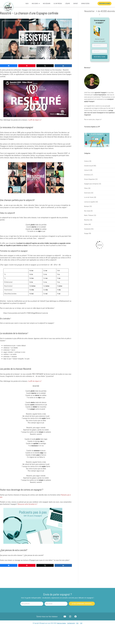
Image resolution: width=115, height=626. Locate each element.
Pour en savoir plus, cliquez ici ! (93, 119)
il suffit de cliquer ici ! (34, 120)
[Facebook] (75, 616)
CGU (77, 623)
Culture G (86, 170)
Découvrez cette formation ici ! (28, 504)
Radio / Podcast (88, 215)
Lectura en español (89, 202)
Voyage (86, 233)
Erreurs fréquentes (89, 179)
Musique (86, 206)
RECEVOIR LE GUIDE (99, 56)
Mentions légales (61, 623)
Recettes (86, 220)
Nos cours (35, 3)
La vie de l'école (88, 197)
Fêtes (85, 188)
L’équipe (67, 3)
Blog (27, 3)
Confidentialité (71, 623)
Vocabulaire (87, 229)
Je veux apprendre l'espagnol (82, 603)
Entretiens (87, 175)
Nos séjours (46, 3)
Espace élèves (85, 3)
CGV (81, 623)
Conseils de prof (88, 166)
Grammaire (87, 193)
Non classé (87, 211)
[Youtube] (64, 616)
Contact (75, 3)
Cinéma (86, 161)
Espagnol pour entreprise (91, 184)
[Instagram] (70, 616)
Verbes (86, 224)
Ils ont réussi (58, 3)
